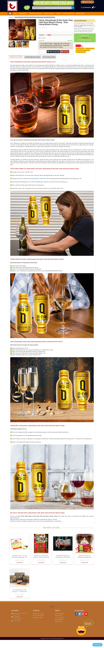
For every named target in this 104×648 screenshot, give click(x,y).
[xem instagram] (82, 614)
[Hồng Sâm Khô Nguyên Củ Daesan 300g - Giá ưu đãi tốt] (62, 543)
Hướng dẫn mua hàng (32, 57)
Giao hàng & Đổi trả (59, 619)
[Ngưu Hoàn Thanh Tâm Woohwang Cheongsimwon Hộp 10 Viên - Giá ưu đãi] (84, 543)
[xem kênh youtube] (86, 614)
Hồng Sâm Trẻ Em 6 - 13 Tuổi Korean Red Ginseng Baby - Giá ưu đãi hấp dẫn (19, 557)
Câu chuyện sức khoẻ (59, 617)
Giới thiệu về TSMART (60, 613)
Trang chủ (11, 17)
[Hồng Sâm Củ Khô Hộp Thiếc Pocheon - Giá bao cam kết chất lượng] (41, 543)
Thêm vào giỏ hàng (54, 51)
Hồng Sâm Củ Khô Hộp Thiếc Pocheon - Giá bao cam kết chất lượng (41, 557)
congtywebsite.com (60, 638)
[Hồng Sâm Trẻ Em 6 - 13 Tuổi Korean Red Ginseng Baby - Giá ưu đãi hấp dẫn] (19, 543)
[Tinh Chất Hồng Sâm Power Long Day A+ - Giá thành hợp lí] (19, 577)
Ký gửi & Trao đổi (58, 621)
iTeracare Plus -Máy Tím (35, 13)
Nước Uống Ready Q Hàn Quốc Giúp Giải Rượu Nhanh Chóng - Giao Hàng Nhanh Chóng (35, 17)
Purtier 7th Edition (68, 13)
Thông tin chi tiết (16, 57)
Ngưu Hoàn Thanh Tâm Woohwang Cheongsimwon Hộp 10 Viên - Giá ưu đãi (84, 557)
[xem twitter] (79, 614)
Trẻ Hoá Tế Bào (80, 13)
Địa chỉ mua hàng (49, 57)
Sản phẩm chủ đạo (59, 615)
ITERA (15, 13)
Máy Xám (58, 13)
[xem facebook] (76, 614)
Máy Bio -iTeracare (49, 13)
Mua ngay (65, 51)
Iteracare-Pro (22, 13)
